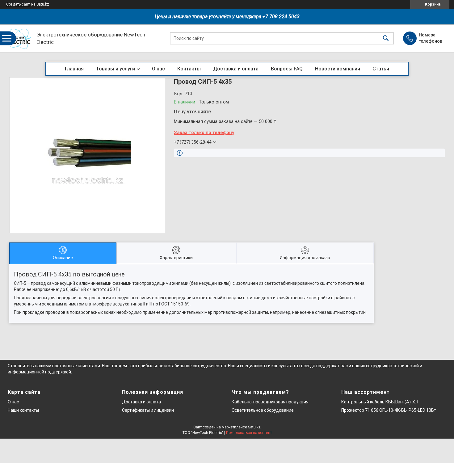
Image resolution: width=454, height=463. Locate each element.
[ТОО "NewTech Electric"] (19, 38)
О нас (158, 69)
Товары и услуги (115, 69)
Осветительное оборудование (263, 410)
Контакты (189, 69)
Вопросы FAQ (287, 69)
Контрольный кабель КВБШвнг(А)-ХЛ (379, 401)
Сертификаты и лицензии (148, 410)
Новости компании (337, 69)
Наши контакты (23, 410)
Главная (74, 69)
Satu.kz (254, 427)
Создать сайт (18, 4)
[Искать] (385, 38)
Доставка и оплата (236, 69)
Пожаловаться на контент (249, 433)
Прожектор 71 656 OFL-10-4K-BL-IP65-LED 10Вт (388, 410)
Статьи (380, 69)
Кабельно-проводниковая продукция (270, 401)
